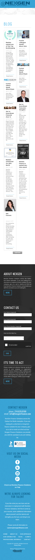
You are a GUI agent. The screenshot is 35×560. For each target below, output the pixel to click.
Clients (28, 537)
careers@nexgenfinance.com (17, 528)
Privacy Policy (17, 545)
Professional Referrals (12, 539)
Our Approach (25, 534)
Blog (20, 537)
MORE (8, 292)
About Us (13, 534)
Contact (27, 539)
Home (5, 534)
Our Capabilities (9, 537)
